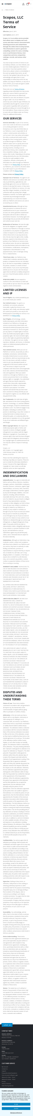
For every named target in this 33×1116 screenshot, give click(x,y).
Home (2, 10)
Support (4, 1071)
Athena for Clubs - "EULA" (8, 1077)
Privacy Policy (24, 1099)
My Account (5, 1067)
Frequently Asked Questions (9, 1073)
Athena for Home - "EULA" (9, 1079)
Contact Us (5, 1069)
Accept (16, 1104)
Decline (16, 1108)
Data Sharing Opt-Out (7, 1085)
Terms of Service (6, 1083)
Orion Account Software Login (10, 1075)
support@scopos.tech (8, 1053)
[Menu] (2, 4)
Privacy (4, 1081)
